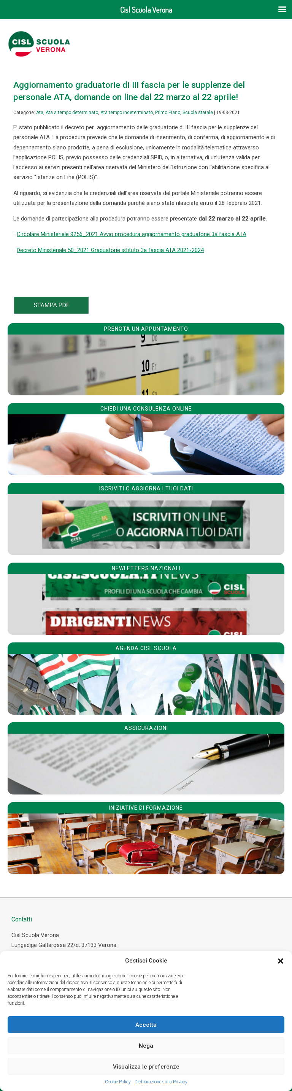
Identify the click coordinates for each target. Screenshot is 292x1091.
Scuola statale (197, 112)
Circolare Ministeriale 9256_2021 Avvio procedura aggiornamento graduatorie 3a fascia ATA (131, 234)
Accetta (146, 1024)
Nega (146, 1045)
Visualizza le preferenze (146, 1066)
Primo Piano (167, 112)
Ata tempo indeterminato (126, 112)
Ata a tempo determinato (72, 112)
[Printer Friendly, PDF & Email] (51, 312)
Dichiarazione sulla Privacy (161, 1082)
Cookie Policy (118, 1082)
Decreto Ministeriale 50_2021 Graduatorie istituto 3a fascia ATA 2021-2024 (110, 250)
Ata (39, 112)
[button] (280, 961)
